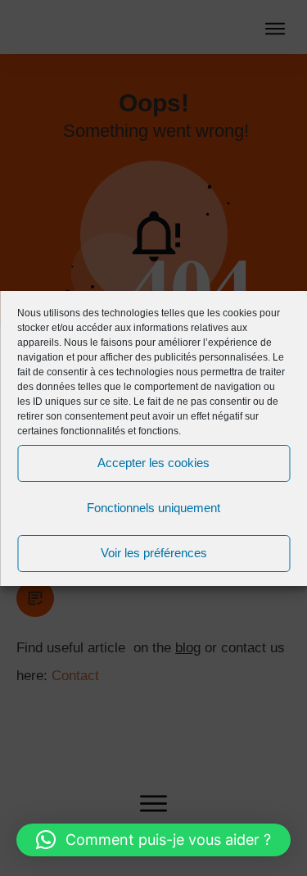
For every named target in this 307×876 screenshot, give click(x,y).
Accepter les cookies (153, 463)
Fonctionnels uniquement (153, 508)
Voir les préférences (154, 553)
